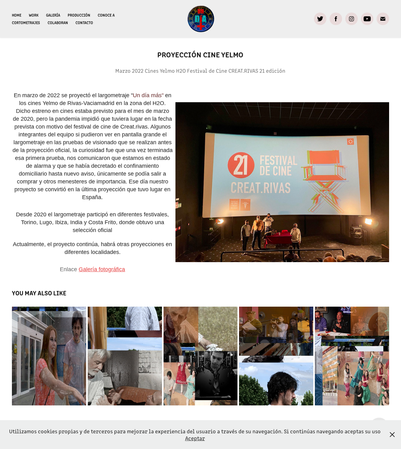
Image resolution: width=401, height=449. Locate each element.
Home (16, 15)
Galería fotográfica (102, 269)
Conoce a (106, 15)
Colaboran (58, 22)
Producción (79, 15)
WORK (34, 15)
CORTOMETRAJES (26, 22)
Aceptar (195, 438)
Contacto (84, 22)
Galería (53, 15)
